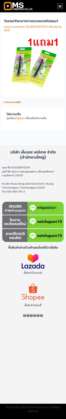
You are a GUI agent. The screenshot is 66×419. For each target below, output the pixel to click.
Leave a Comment (14, 27)
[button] (60, 6)
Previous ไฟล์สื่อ (11, 102)
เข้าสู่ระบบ (20, 118)
